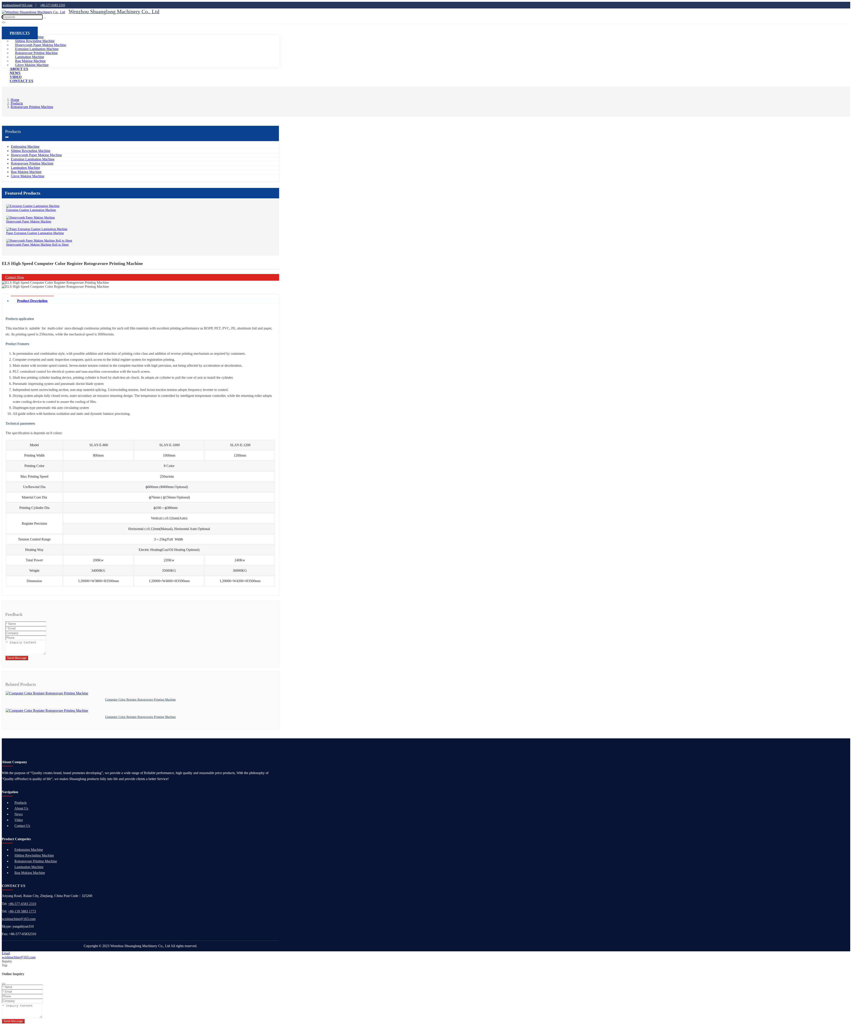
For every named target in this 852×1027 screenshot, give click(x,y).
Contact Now (14, 277)
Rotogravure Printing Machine (32, 163)
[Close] (3, 983)
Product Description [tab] (32, 301)
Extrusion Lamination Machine (32, 159)
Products (20, 33)
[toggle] (3, 22)
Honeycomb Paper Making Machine (36, 155)
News (18, 814)
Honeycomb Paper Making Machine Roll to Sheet (37, 244)
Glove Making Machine (27, 176)
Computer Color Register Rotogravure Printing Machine (140, 699)
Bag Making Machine (26, 172)
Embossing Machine (25, 146)
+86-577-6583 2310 (22, 904)
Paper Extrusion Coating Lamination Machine (35, 233)
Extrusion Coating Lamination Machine (31, 210)
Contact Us (21, 81)
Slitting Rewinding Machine (30, 151)
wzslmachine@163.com (19, 919)
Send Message (16, 658)
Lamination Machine (25, 168)
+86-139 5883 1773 (22, 911)
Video (18, 820)
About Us (21, 808)
